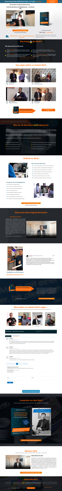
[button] (20, 18)
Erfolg (42, 331)
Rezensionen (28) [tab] (16, 336)
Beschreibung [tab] (8, 336)
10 (25, 363)
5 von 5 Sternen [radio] (18, 370)
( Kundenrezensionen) (14, 27)
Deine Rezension (10, 371)
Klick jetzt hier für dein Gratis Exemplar (20, 32)
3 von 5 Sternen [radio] (16, 370)
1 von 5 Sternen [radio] (14, 370)
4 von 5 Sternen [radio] (17, 370)
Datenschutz (46, 487)
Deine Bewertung (10, 370)
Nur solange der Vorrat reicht (46, 30)
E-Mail (32, 377)
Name (8, 377)
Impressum (50, 487)
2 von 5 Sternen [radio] (15, 370)
